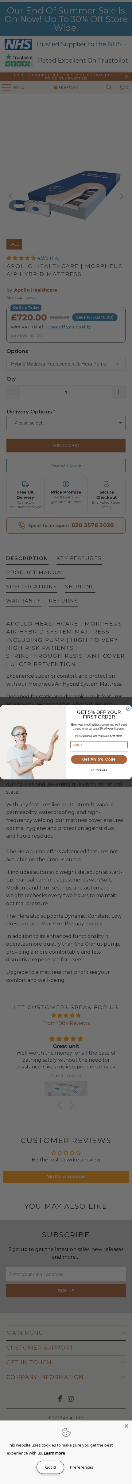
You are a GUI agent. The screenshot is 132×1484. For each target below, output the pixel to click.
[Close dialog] (128, 709)
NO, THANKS (99, 770)
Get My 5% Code (99, 759)
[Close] (126, 1426)
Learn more (54, 1453)
